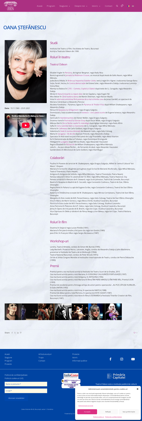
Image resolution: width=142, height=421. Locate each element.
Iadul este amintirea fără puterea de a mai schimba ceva (80, 99)
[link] (71, 376)
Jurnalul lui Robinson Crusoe (77, 75)
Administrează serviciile (85, 406)
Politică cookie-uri (98, 417)
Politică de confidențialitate (113, 417)
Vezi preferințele (129, 412)
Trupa (40, 357)
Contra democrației (77, 83)
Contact (41, 360)
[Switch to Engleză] (133, 5)
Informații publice (79, 360)
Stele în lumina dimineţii (70, 131)
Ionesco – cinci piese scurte (93, 112)
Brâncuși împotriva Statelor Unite (82, 80)
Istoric (75, 357)
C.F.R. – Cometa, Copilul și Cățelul (81, 88)
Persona (68, 72)
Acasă (7, 354)
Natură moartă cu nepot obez (70, 94)
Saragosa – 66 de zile (66, 134)
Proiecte (8, 364)
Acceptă (87, 412)
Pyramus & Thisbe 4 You (94, 104)
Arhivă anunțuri (45, 354)
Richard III (70, 144)
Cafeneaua (63, 128)
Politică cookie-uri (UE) (14, 378)
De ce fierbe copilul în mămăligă (75, 123)
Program (8, 360)
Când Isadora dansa (70, 96)
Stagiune (8, 357)
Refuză (108, 412)
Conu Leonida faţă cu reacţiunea (70, 126)
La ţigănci (65, 142)
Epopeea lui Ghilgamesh (68, 110)
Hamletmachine (67, 118)
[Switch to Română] (129, 5)
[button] (137, 389)
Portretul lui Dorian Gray (74, 120)
